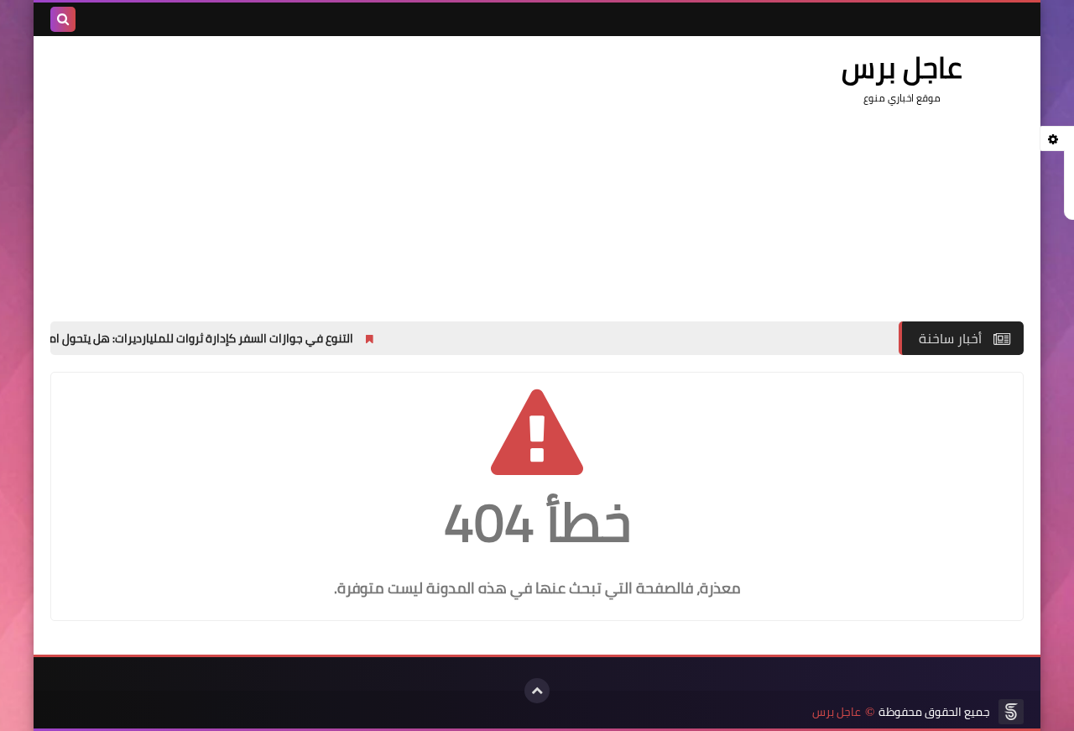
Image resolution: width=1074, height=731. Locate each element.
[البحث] (63, 19)
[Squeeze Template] (1011, 711)
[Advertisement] (355, 170)
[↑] (537, 690)
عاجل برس (836, 712)
